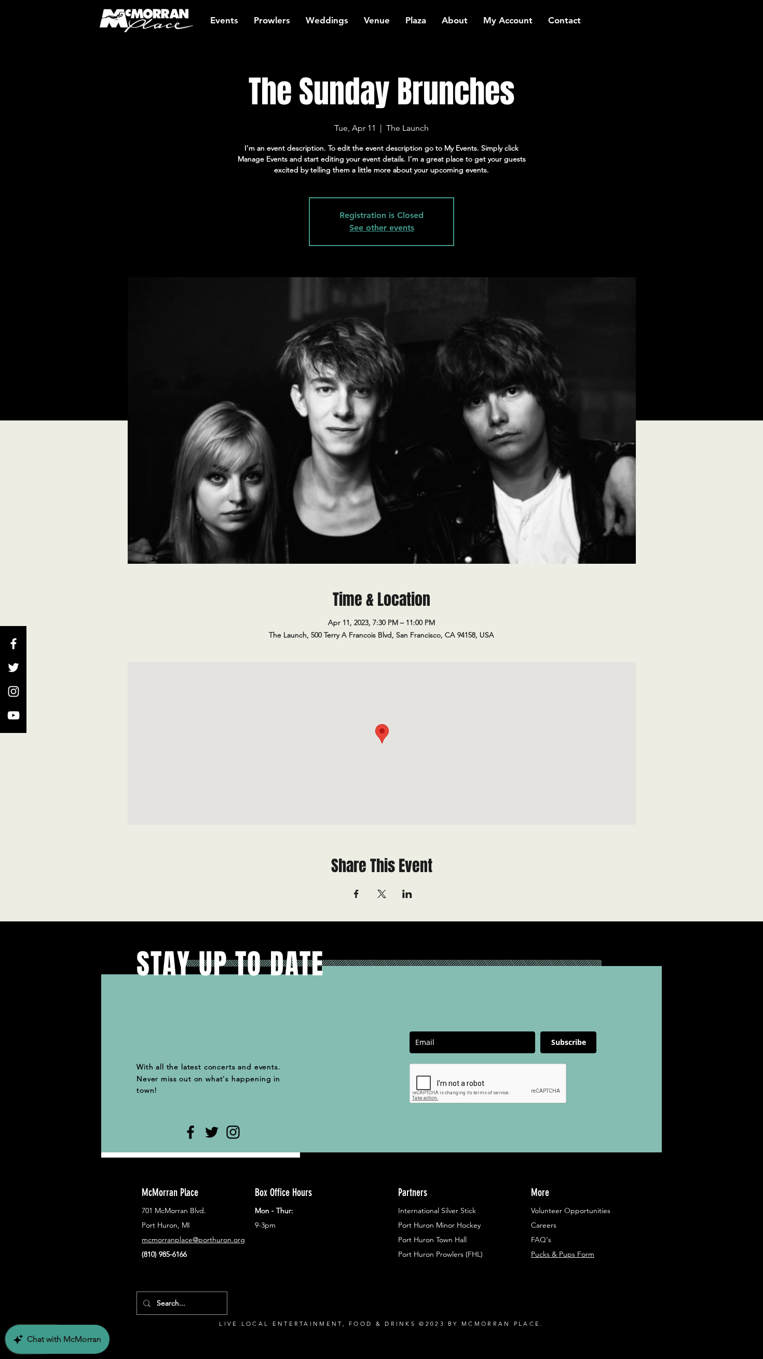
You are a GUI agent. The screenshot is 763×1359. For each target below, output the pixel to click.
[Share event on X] (382, 894)
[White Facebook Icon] (13, 643)
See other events (381, 228)
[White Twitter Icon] (13, 667)
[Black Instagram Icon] (233, 1132)
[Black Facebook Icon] (190, 1132)
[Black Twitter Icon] (212, 1132)
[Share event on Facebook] (356, 894)
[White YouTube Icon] (13, 715)
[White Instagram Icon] (13, 691)
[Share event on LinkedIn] (407, 894)
